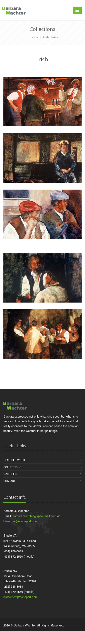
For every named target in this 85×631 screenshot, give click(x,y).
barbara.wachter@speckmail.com (34, 516)
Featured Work (14, 460)
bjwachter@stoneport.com (20, 521)
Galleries (10, 474)
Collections (12, 467)
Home (34, 37)
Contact (9, 481)
